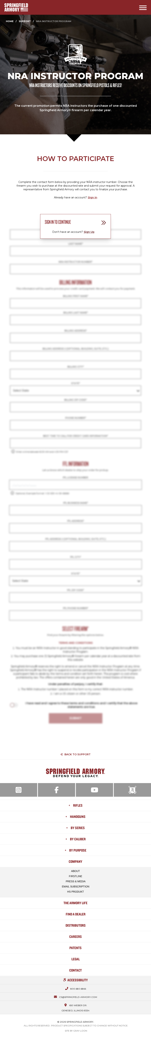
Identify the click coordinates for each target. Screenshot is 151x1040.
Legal (75, 959)
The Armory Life (75, 902)
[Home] (16, 7)
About (75, 871)
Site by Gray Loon (76, 1030)
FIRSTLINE (75, 876)
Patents (75, 947)
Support (25, 21)
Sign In (92, 197)
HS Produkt (75, 891)
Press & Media (75, 881)
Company (75, 861)
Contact (75, 970)
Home (9, 21)
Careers (75, 936)
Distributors (76, 925)
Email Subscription (75, 886)
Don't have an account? (73, 232)
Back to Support (77, 754)
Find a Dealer (75, 914)
